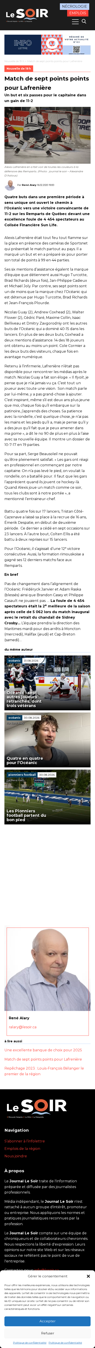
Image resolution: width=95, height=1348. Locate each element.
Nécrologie (74, 6)
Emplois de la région (22, 1149)
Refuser (47, 1333)
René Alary (29, 185)
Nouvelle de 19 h (14, 61)
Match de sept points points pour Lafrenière (43, 1059)
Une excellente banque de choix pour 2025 (43, 1050)
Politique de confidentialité (29, 1342)
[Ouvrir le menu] (75, 21)
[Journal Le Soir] (27, 14)
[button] (88, 1276)
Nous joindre (15, 1156)
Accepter (47, 1321)
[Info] (47, 45)
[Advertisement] (47, 874)
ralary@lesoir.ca (22, 1027)
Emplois (77, 13)
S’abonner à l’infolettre (24, 1141)
